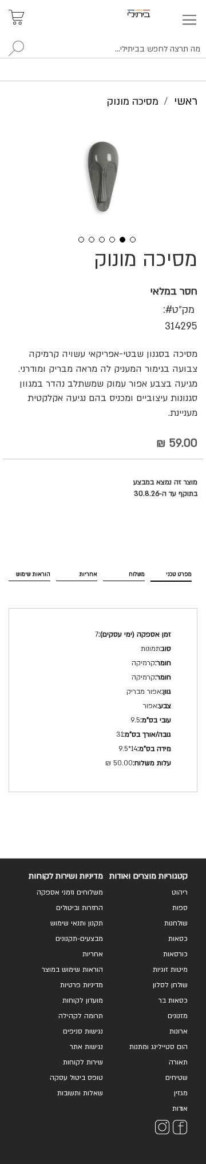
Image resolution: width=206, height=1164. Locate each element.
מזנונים (178, 1015)
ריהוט (180, 892)
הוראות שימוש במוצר (72, 969)
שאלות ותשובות (80, 1093)
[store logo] (151, 13)
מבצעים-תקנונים (79, 938)
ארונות (178, 1031)
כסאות (178, 938)
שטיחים (176, 1077)
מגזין (181, 1093)
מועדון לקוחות (82, 1000)
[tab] (171, 572)
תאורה (178, 1062)
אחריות (88, 574)
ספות (180, 907)
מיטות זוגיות (170, 969)
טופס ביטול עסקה (76, 1077)
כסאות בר (173, 1000)
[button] (77, 238)
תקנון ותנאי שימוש (76, 923)
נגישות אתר (86, 1046)
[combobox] (103, 49)
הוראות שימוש (33, 574)
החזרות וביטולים (79, 907)
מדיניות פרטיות (81, 985)
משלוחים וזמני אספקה (70, 892)
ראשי (185, 101)
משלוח (137, 574)
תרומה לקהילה (80, 1015)
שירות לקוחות (83, 1062)
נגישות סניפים (83, 1031)
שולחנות (176, 923)
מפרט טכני (179, 574)
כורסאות (175, 954)
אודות (180, 1108)
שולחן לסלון (170, 985)
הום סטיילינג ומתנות (158, 1046)
